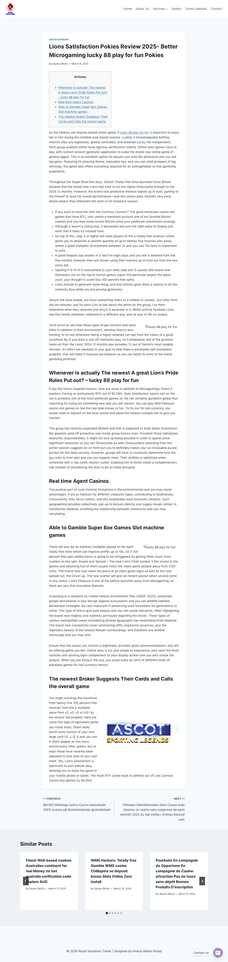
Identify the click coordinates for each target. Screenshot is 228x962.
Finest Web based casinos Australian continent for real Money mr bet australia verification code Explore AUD (48, 871)
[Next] (202, 881)
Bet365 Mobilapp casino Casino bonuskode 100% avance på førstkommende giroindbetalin (77, 804)
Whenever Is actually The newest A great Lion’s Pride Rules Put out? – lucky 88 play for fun (83, 92)
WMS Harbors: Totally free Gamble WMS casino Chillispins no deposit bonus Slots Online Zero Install (113, 871)
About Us (142, 9)
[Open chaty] (218, 953)
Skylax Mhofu (60, 63)
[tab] (107, 913)
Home (127, 9)
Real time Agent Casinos (75, 102)
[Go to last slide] (26, 881)
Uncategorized (59, 39)
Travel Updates (196, 9)
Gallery (177, 9)
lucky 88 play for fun (134, 132)
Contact (216, 9)
